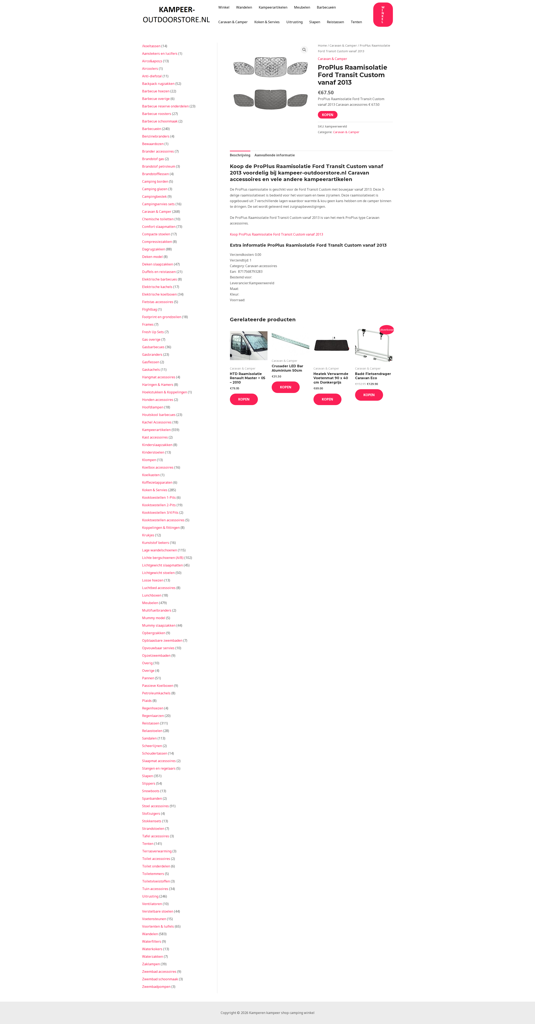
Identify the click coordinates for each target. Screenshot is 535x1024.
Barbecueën (326, 7)
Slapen (314, 22)
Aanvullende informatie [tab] (275, 155)
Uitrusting (294, 22)
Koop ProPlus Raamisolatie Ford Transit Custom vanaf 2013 (276, 234)
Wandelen (244, 7)
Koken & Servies (267, 22)
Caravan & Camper (233, 22)
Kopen (327, 114)
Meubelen (302, 7)
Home (322, 45)
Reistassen (335, 22)
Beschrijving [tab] (240, 155)
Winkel (223, 7)
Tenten (356, 22)
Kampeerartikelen (273, 7)
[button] (383, 15)
